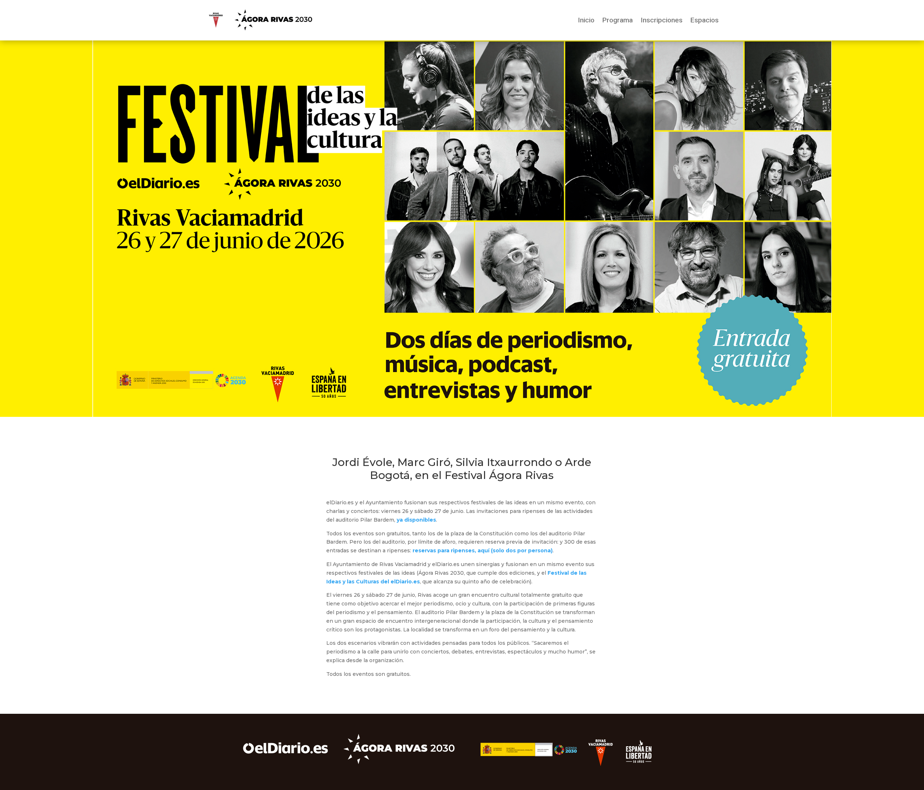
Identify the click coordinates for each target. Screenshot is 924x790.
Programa (617, 20)
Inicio (586, 20)
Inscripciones (662, 20)
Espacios (704, 20)
